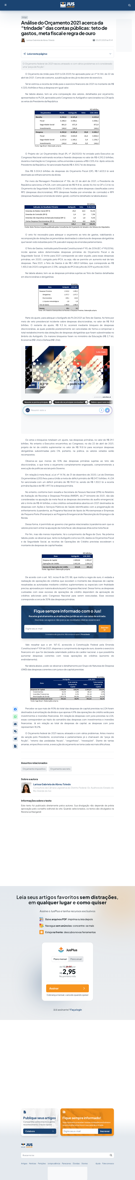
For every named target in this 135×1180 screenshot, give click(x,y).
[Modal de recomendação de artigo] (15, 724)
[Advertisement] (67, 848)
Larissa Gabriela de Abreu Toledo (52, 784)
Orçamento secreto (60, 768)
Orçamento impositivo (34, 768)
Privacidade (85, 634)
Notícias (32, 1163)
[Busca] (129, 5)
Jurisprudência (54, 1163)
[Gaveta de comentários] (15, 731)
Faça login (76, 1009)
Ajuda (98, 1163)
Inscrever (104, 628)
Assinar (54, 988)
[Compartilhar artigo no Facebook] (15, 709)
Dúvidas (76, 1163)
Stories (84, 1163)
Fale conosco (108, 1163)
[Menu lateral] (5, 5)
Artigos (24, 1163)
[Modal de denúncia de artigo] (15, 738)
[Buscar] (111, 1155)
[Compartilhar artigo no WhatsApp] (15, 716)
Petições (42, 1163)
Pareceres (66, 1163)
